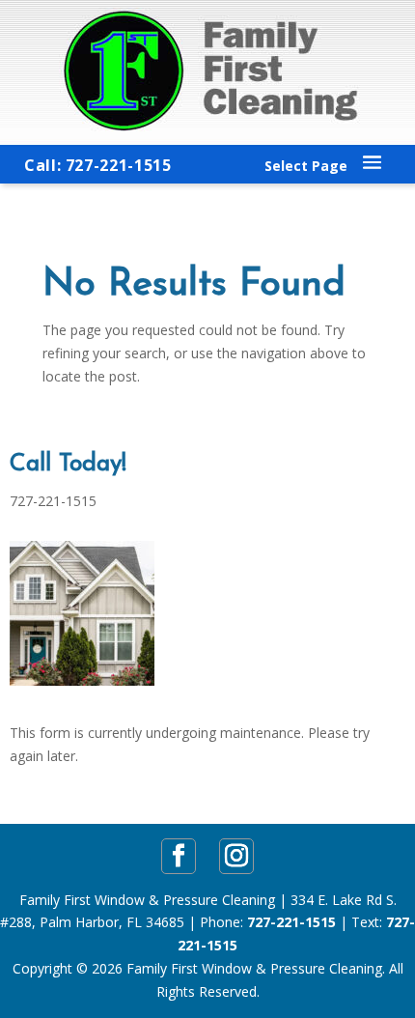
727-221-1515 (291, 922)
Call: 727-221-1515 (98, 165)
